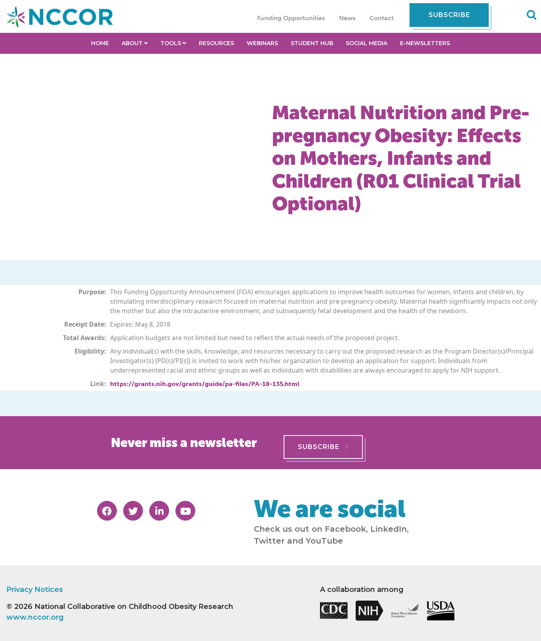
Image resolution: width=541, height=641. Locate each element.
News (347, 18)
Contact (382, 18)
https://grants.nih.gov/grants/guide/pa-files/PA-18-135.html (204, 384)
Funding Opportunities (291, 18)
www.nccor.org (35, 617)
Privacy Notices (34, 589)
